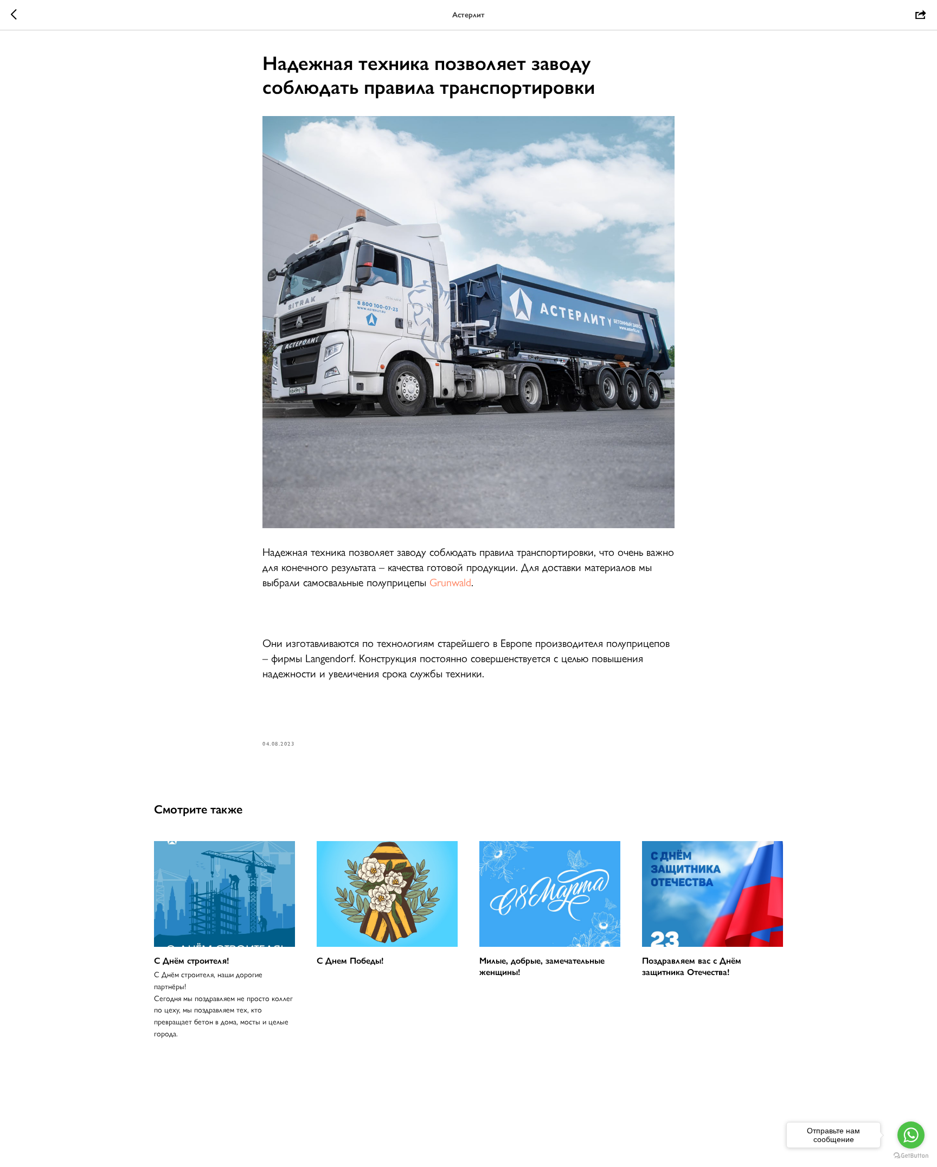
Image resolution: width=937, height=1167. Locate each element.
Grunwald (450, 582)
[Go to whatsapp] (911, 1135)
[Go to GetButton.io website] (911, 1155)
